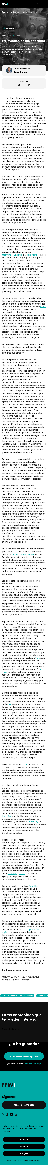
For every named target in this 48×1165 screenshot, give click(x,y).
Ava (10, 704)
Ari (13, 554)
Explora (5, 12)
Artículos (15, 12)
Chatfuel (18, 254)
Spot (24, 764)
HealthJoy (33, 821)
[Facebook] (24, 85)
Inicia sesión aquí (33, 1063)
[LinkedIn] (29, 85)
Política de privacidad (31, 1161)
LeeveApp (7, 816)
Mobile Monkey (32, 254)
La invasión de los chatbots (32, 12)
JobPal (30, 554)
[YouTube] (11, 1114)
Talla (37, 657)
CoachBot (34, 886)
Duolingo (12, 873)
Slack (43, 306)
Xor (17, 554)
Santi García (20, 72)
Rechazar (24, 1146)
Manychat (7, 254)
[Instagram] (16, 1114)
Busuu (22, 873)
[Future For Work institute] (24, 1085)
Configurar (24, 1153)
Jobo (23, 554)
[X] (19, 85)
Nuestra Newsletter (24, 1104)
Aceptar (24, 1139)
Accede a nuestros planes (24, 1056)
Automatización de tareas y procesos (17, 995)
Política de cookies (14, 1161)
